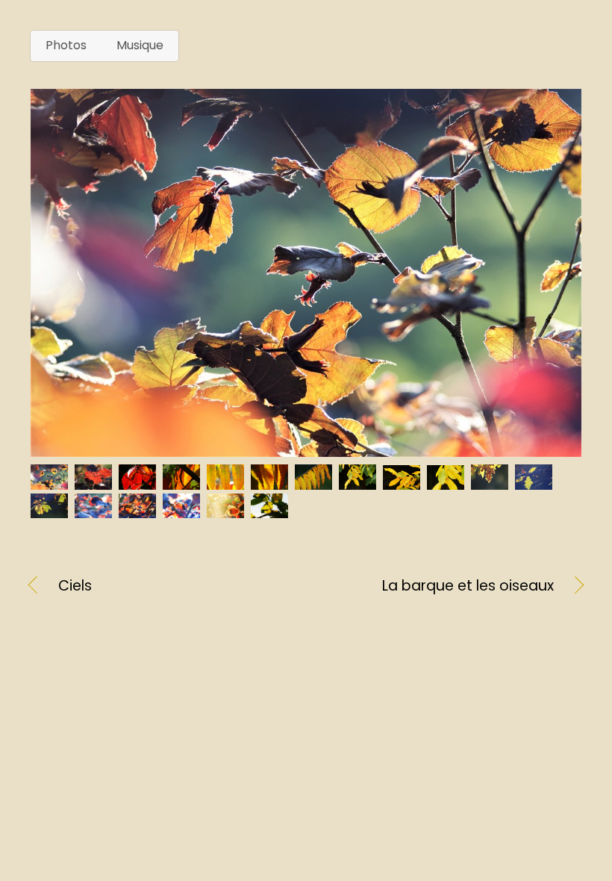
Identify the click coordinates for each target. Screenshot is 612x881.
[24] (227, 511)
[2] (95, 483)
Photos (66, 45)
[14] (535, 483)
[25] (271, 511)
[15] (51, 511)
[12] (447, 483)
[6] (183, 483)
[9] (315, 483)
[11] (403, 483)
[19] (95, 511)
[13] (491, 483)
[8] (271, 483)
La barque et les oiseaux (438, 586)
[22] (139, 511)
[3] (139, 483)
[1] (51, 483)
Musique (139, 45)
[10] (359, 483)
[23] (183, 511)
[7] (227, 483)
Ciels (75, 586)
